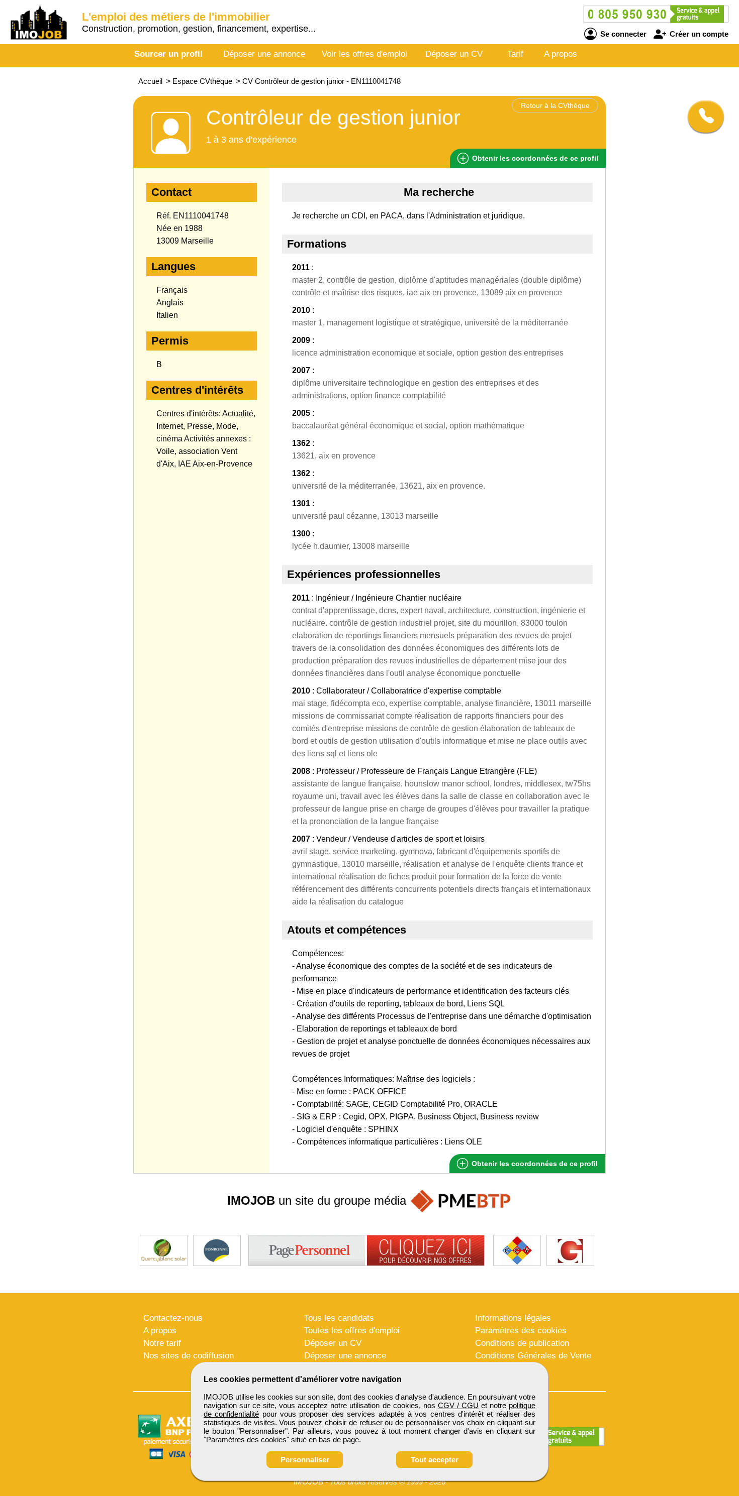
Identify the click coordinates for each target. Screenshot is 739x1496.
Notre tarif (162, 1343)
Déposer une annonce (264, 54)
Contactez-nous (173, 1318)
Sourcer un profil (168, 54)
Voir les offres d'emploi (364, 54)
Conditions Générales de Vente (533, 1355)
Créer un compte (698, 34)
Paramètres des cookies (521, 1330)
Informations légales (513, 1318)
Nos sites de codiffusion (188, 1355)
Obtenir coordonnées (534, 158)
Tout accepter (434, 1459)
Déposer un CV (454, 54)
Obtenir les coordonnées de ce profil (534, 1164)
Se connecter (622, 34)
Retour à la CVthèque (555, 105)
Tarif (515, 54)
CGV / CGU (458, 1405)
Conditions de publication (522, 1343)
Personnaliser (305, 1459)
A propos (560, 54)
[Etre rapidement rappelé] (702, 116)
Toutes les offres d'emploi (352, 1330)
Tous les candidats (339, 1318)
